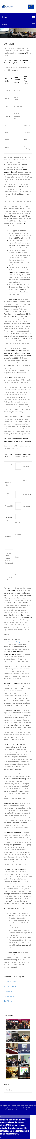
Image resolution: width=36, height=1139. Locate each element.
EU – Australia (8, 991)
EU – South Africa (10, 986)
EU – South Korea (10, 982)
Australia (9, 642)
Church (7, 1110)
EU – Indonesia (9, 996)
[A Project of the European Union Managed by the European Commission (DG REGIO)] (18, 7)
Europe (18, 642)
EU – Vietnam (8, 1001)
